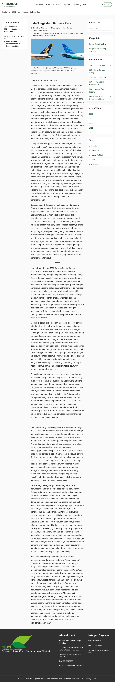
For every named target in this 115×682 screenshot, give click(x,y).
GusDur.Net (10, 4)
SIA (55, 35)
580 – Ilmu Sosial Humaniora (96, 83)
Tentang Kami (80, 4)
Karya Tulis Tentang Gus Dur (97, 50)
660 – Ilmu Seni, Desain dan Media (96, 97)
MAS (51, 35)
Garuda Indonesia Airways (69, 33)
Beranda (39, 4)
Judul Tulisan (52, 28)
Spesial (67, 4)
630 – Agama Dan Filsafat (96, 90)
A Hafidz (93, 146)
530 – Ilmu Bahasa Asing (97, 71)
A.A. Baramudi (95, 164)
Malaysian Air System (41, 35)
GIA (81, 33)
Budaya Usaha (54, 33)
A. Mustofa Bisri (96, 155)
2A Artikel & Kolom (40, 28)
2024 (91, 119)
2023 (91, 123)
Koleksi (49, 4)
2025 (91, 114)
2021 (91, 132)
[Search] (108, 28)
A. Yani (92, 160)
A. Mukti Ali (94, 150)
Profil (58, 4)
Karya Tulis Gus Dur (65, 28)
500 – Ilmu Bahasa (97, 65)
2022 (91, 128)
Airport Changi (42, 33)
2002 (45, 31)
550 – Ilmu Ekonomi (97, 77)
